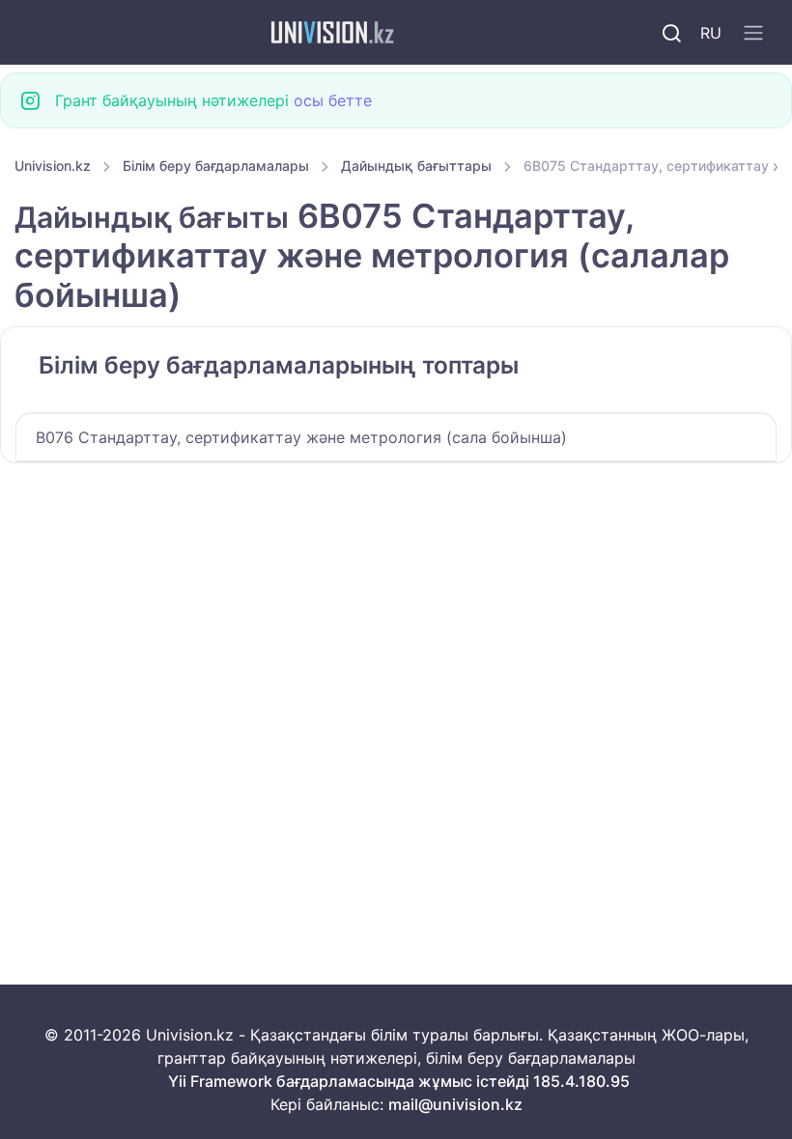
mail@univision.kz (455, 1104)
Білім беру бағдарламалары (216, 165)
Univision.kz (52, 165)
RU (710, 32)
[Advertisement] (396, 606)
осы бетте (333, 100)
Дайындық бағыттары (416, 165)
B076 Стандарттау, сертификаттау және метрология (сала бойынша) (301, 437)
